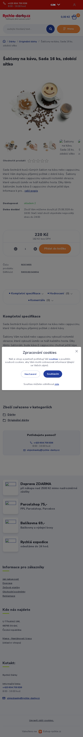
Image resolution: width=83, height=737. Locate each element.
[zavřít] (76, 350)
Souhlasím (53, 373)
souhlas (53, 359)
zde (57, 384)
